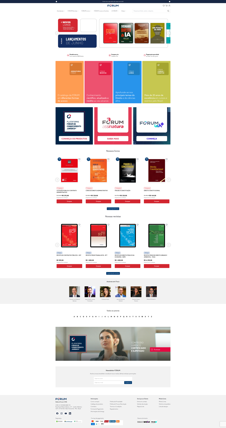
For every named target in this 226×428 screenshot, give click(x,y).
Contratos (93, 406)
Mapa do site (140, 406)
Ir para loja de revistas (113, 273)
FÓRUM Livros (85, 11)
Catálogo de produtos (97, 404)
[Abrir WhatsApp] (221, 423)
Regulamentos (114, 409)
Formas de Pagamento (97, 409)
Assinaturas (60, 11)
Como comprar (95, 401)
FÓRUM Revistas (72, 11)
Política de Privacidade (116, 401)
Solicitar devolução (142, 404)
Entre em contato (142, 401)
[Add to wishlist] (79, 159)
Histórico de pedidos (164, 404)
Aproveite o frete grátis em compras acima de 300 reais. (113, 1)
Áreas (123, 11)
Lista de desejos (163, 406)
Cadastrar (128, 382)
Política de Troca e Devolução (118, 404)
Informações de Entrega (97, 411)
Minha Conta (162, 401)
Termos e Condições (116, 406)
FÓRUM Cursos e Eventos (101, 11)
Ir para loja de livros (113, 208)
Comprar (69, 201)
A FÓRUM (114, 11)
